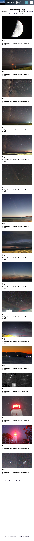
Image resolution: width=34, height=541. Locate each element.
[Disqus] (17, 506)
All (10, 12)
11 (17, 480)
